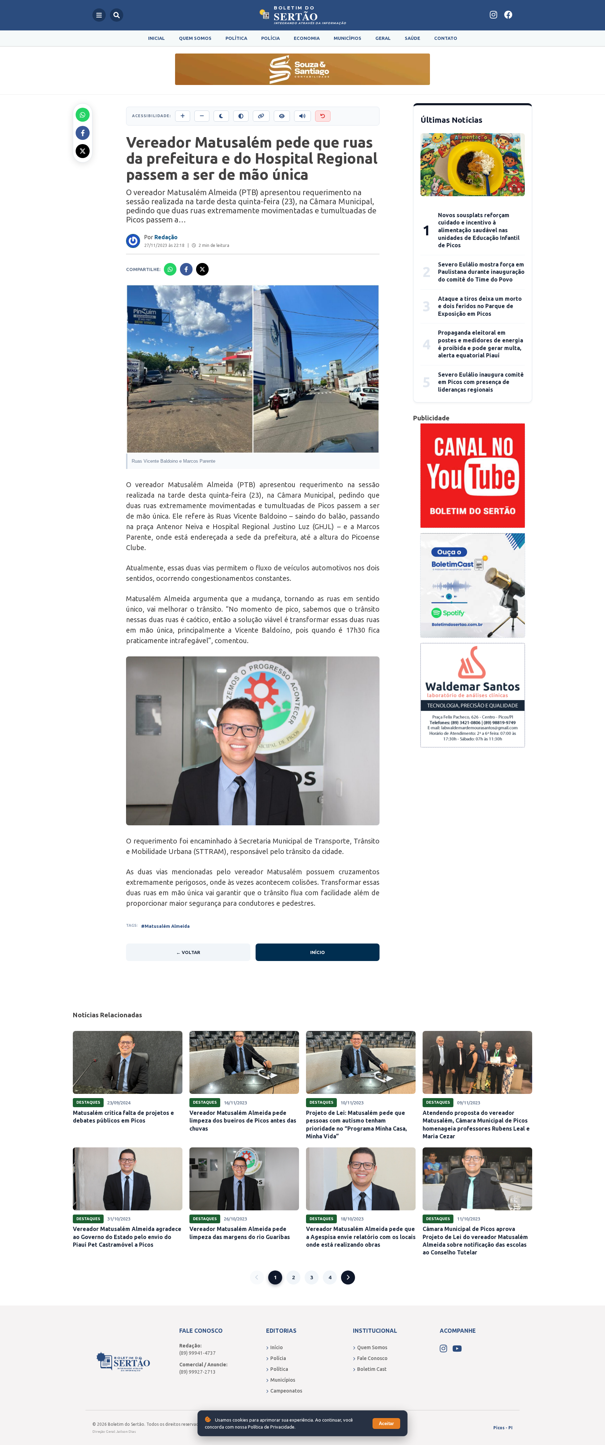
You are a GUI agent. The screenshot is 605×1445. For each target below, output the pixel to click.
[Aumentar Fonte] (182, 116)
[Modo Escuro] (221, 116)
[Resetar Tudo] (323, 116)
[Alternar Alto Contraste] (241, 116)
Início (317, 952)
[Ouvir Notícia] (302, 116)
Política (236, 38)
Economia (307, 38)
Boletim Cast (372, 1369)
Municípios (347, 38)
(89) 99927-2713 (197, 1372)
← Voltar (188, 952)
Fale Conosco (372, 1358)
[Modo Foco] (282, 116)
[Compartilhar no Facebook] (83, 133)
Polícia (270, 38)
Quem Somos (195, 38)
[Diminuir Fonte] (201, 116)
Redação (166, 237)
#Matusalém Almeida (165, 926)
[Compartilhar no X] (83, 151)
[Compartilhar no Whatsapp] (83, 115)
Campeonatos (286, 1391)
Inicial (156, 38)
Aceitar (386, 1423)
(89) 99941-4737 (197, 1353)
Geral (383, 38)
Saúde (412, 38)
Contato (445, 38)
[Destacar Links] (261, 116)
